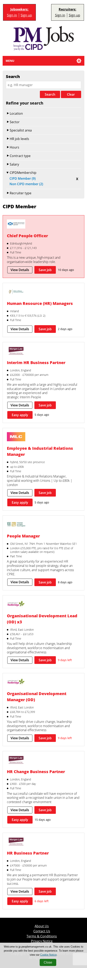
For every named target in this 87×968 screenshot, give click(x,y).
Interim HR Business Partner (36, 362)
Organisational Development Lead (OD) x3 (42, 619)
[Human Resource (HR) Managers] (16, 292)
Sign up (26, 15)
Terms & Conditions (42, 936)
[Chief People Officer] (16, 224)
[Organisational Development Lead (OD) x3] (16, 604)
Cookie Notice (48, 954)
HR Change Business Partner (36, 771)
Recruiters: (67, 9)
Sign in (12, 15)
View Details (20, 270)
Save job (45, 270)
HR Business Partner (28, 853)
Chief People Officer (27, 235)
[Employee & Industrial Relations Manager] (16, 437)
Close (48, 962)
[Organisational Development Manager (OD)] (16, 682)
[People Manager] (16, 525)
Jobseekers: (19, 9)
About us (42, 926)
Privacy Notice (42, 941)
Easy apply (20, 415)
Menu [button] (10, 61)
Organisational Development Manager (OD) (36, 696)
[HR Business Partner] (16, 842)
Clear (71, 94)
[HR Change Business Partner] (16, 760)
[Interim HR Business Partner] (16, 351)
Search (50, 94)
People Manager (23, 536)
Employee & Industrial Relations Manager (40, 451)
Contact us (41, 931)
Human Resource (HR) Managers (40, 303)
